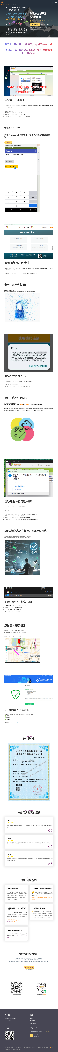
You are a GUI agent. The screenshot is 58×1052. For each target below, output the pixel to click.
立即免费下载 (29, 967)
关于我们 (32, 1018)
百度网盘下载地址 (34, 29)
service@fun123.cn (46, 1032)
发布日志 (14, 4)
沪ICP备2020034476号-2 (42, 1047)
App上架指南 (33, 1023)
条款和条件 (32, 1021)
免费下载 (35, 24)
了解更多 (8, 142)
